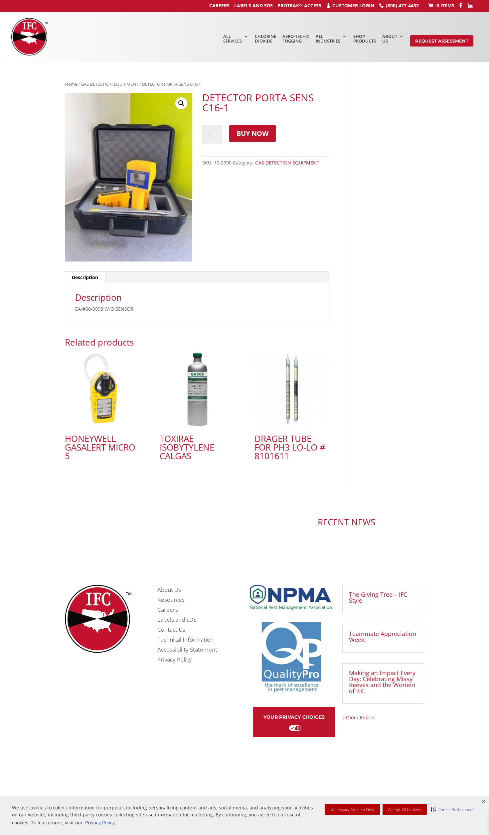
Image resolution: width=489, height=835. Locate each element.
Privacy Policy (174, 660)
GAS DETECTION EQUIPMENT (109, 84)
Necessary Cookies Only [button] (352, 809)
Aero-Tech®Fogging (295, 39)
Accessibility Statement (187, 650)
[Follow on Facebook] (174, 523)
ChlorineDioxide (265, 39)
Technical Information (185, 640)
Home (71, 84)
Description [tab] (85, 277)
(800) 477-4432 (402, 5)
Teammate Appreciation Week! (382, 637)
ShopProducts (364, 39)
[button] (452, 809)
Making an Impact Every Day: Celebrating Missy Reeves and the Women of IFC (382, 682)
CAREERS (219, 5)
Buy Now (252, 133)
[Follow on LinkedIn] (188, 523)
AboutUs (389, 39)
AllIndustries (328, 39)
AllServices (232, 39)
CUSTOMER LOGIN (353, 5)
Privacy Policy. (100, 822)
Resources (171, 600)
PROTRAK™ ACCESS (299, 5)
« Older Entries (359, 717)
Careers (167, 610)
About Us (169, 590)
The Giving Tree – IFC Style (378, 597)
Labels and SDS (253, 5)
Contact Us (171, 630)
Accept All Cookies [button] (404, 809)
